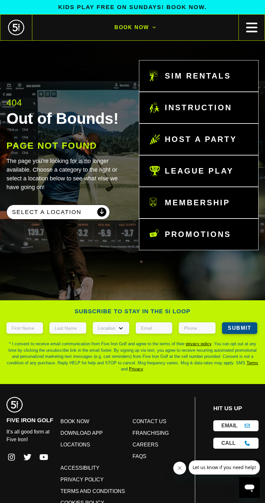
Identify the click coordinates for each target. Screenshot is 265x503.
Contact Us (127, 421)
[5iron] (16, 27)
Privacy (136, 369)
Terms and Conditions (174, 454)
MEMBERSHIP (193, 202)
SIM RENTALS (193, 75)
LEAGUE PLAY (194, 171)
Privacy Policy (169, 436)
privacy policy (198, 343)
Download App (80, 436)
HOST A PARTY (196, 139)
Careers (122, 445)
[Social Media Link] (11, 457)
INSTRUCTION (195, 107)
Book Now (131, 27)
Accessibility (175, 421)
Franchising (128, 433)
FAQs (118, 456)
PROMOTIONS (195, 234)
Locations (78, 451)
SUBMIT (238, 328)
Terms (252, 362)
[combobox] (58, 221)
